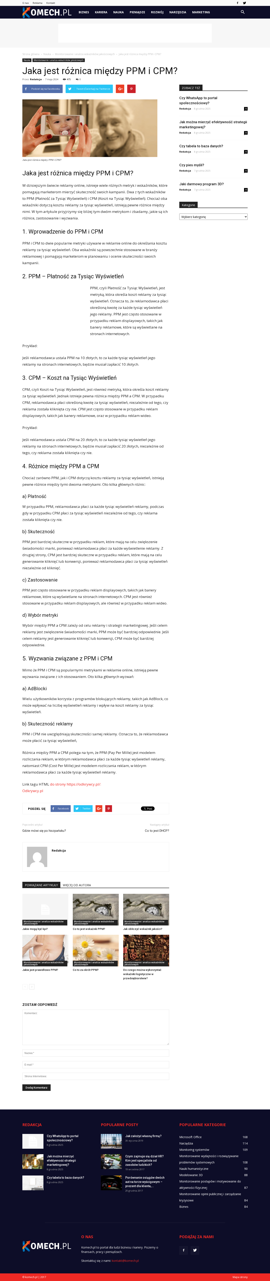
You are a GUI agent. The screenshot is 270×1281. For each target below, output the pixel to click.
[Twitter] (244, 3)
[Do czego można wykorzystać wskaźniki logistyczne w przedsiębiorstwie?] (146, 950)
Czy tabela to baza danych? (201, 146)
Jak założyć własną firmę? (143, 1136)
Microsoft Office (190, 1137)
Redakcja (36, 79)
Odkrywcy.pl (32, 790)
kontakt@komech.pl (125, 1261)
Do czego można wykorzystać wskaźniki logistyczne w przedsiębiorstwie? (142, 974)
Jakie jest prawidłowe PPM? (40, 969)
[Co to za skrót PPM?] (96, 950)
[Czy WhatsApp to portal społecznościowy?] (32, 1141)
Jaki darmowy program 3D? (201, 184)
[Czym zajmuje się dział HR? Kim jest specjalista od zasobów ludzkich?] (111, 1161)
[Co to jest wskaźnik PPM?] (96, 909)
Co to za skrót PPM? (86, 969)
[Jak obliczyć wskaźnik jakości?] (146, 909)
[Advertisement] (135, 33)
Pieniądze (137, 12)
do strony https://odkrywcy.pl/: (75, 784)
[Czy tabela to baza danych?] (32, 1182)
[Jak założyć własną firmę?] (111, 1141)
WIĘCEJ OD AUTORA (77, 885)
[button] (243, 12)
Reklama (37, 2)
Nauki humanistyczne (193, 1169)
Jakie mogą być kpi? (35, 929)
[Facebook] (237, 3)
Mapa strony (240, 1277)
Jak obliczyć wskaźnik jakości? (142, 929)
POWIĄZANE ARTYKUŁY (41, 885)
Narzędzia (177, 12)
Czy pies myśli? (191, 165)
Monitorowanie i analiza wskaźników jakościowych (59, 60)
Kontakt (50, 2)
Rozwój (157, 12)
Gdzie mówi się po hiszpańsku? (44, 831)
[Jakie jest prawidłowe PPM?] (45, 950)
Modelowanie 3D (191, 1175)
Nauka (118, 12)
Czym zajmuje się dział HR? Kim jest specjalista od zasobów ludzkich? (144, 1160)
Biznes (84, 12)
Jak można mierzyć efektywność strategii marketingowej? (61, 1160)
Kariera (101, 12)
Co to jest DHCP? (157, 831)
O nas (25, 2)
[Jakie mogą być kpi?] (45, 909)
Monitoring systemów (194, 1150)
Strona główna (30, 54)
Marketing (201, 12)
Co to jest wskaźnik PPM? (89, 929)
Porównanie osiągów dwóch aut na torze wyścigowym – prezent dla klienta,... (145, 1182)
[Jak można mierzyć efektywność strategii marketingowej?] (32, 1161)
